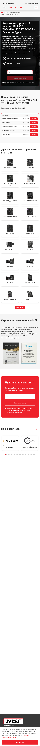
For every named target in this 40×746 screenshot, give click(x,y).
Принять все (20, 742)
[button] (33, 429)
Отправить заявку (20, 78)
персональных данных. (19, 83)
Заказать (34, 118)
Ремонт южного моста (9, 130)
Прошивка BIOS (7, 122)
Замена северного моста (9, 126)
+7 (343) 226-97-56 (13, 7)
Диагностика (6, 134)
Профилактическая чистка (10, 118)
